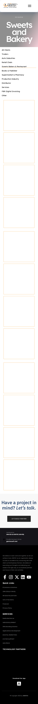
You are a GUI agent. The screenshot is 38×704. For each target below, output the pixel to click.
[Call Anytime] (4, 533)
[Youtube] (29, 577)
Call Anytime (10, 532)
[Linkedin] (23, 577)
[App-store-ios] (19, 683)
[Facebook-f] (5, 577)
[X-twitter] (17, 577)
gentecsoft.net (11, 541)
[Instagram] (11, 577)
